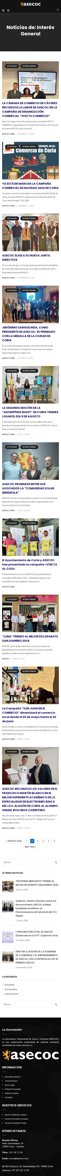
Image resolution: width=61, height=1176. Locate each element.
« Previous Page (14, 841)
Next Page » (30, 847)
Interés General (29, 66)
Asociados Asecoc (13, 1077)
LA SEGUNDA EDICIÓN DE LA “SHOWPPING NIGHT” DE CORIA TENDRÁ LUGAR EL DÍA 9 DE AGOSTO (30, 412)
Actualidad (12, 66)
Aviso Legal (9, 1085)
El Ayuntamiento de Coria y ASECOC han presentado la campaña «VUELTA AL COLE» (29, 564)
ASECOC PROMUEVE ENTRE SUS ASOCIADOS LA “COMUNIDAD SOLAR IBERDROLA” (28, 488)
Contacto (9, 1097)
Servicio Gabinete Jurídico (16, 1115)
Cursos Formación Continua (16, 1119)
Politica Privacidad (13, 1089)
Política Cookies (11, 1093)
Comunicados (11, 989)
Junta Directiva (11, 1081)
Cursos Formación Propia (15, 1123)
